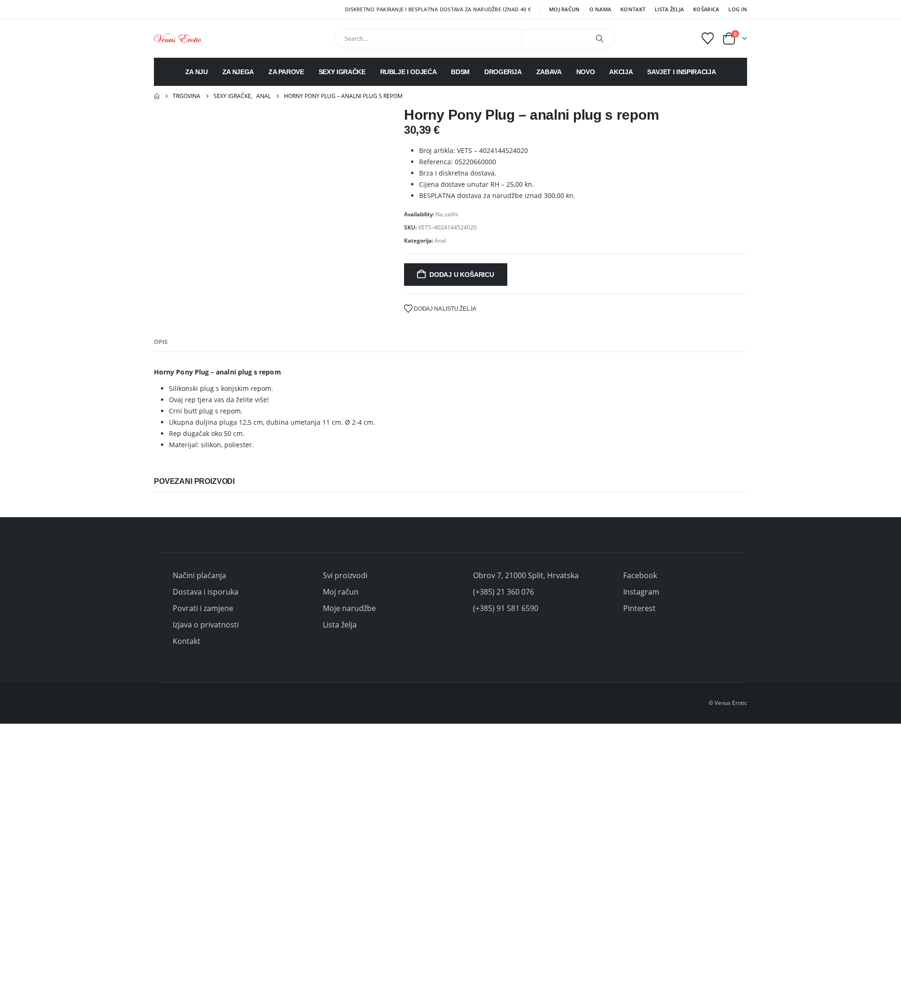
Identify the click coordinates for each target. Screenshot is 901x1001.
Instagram (641, 592)
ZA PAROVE (286, 72)
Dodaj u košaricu (461, 274)
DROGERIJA (503, 72)
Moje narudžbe (349, 608)
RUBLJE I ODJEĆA (408, 72)
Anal (440, 241)
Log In (737, 9)
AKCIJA (621, 72)
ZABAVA (549, 72)
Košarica (706, 9)
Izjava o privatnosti (206, 624)
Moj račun (564, 9)
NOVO (585, 72)
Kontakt (632, 9)
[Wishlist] (708, 38)
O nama (600, 9)
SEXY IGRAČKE (342, 72)
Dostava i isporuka (205, 592)
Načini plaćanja (199, 575)
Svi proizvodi (345, 575)
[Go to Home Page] (157, 96)
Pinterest (639, 608)
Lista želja (669, 9)
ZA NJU (196, 72)
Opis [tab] (161, 341)
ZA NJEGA (238, 72)
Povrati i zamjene (203, 608)
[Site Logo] (177, 38)
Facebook (640, 575)
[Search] (599, 38)
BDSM (460, 72)
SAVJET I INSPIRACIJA (681, 72)
